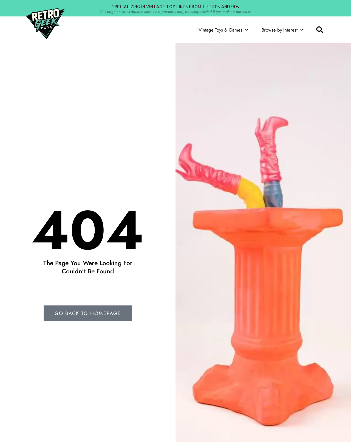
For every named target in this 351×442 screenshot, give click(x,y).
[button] (319, 30)
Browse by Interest (280, 30)
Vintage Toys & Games (220, 30)
